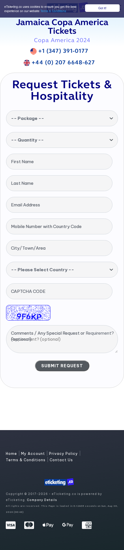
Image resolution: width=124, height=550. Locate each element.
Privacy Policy (64, 453)
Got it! (102, 8)
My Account (33, 453)
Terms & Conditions (53, 11)
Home (12, 453)
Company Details (42, 500)
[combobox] (62, 118)
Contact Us (61, 460)
